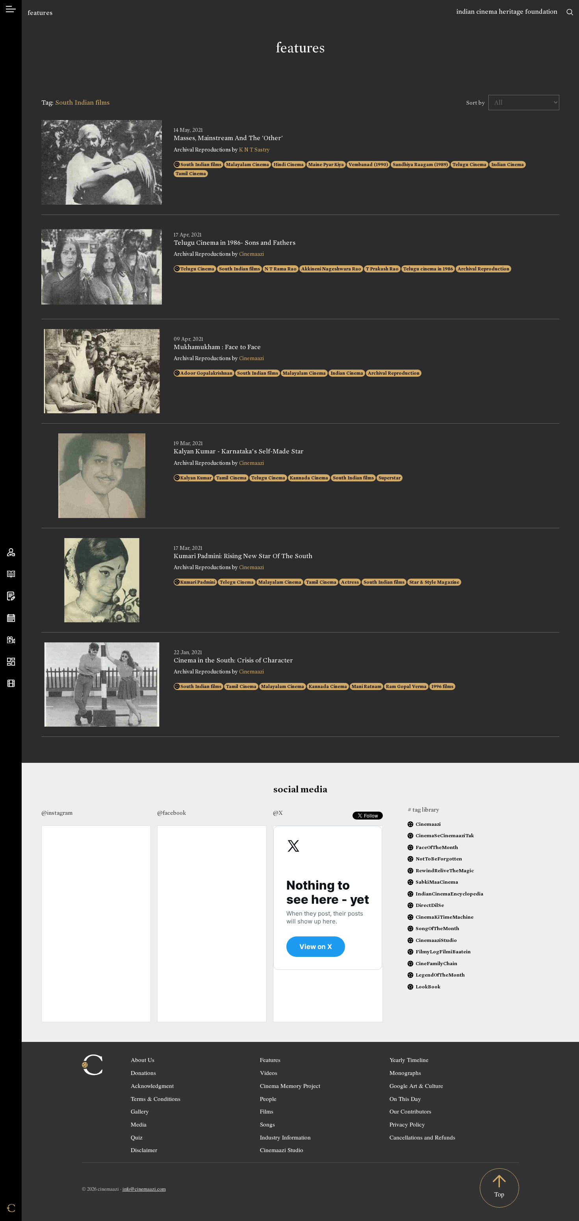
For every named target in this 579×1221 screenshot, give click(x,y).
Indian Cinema (507, 164)
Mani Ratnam (366, 686)
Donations (143, 1073)
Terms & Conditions (155, 1099)
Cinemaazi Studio (281, 1150)
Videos (268, 1073)
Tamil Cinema (191, 173)
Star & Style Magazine (434, 582)
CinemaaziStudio (436, 940)
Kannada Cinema (309, 478)
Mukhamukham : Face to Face (217, 347)
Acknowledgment (152, 1086)
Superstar (390, 478)
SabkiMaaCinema (437, 882)
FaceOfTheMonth (437, 847)
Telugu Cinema (469, 164)
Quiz (137, 1137)
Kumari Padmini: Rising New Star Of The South (243, 556)
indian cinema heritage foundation (507, 11)
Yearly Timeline (409, 1060)
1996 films (442, 686)
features (40, 13)
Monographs (405, 1073)
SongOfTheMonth (437, 928)
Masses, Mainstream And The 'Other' (228, 138)
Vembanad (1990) (368, 164)
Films (266, 1111)
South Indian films (200, 164)
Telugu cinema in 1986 (428, 269)
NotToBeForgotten (439, 859)
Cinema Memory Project (290, 1086)
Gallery (140, 1111)
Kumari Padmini (197, 582)
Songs (267, 1124)
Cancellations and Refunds (422, 1137)
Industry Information (285, 1137)
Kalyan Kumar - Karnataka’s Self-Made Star (239, 451)
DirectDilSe (430, 905)
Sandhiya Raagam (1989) (420, 164)
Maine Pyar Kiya (326, 164)
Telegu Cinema (237, 582)
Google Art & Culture (416, 1086)
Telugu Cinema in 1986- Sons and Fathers (234, 243)
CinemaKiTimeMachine (444, 917)
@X (278, 812)
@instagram (56, 812)
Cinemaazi (251, 254)
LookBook (428, 987)
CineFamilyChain (436, 963)
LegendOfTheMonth (440, 975)
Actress (350, 582)
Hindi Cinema (289, 164)
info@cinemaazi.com (144, 1188)
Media (139, 1124)
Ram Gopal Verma (406, 686)
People (268, 1099)
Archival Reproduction (483, 269)
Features (270, 1060)
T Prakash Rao (382, 269)
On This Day (405, 1099)
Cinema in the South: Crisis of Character (233, 660)
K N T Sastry (254, 149)
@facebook (171, 812)
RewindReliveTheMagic (445, 870)
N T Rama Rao (281, 269)
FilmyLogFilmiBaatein (443, 952)
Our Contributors (410, 1111)
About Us (142, 1060)
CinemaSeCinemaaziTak (445, 835)
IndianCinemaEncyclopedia (449, 894)
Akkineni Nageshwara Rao (331, 269)
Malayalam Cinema (247, 164)
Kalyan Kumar (196, 478)
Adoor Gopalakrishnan (206, 373)
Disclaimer (144, 1150)
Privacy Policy (407, 1124)
